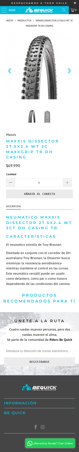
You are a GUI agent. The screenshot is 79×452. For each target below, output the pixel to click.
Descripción (13, 206)
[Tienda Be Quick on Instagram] (43, 427)
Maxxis (11, 134)
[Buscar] (64, 10)
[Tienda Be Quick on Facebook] (36, 427)
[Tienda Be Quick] (39, 10)
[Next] (69, 70)
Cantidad (11, 174)
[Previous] (10, 70)
